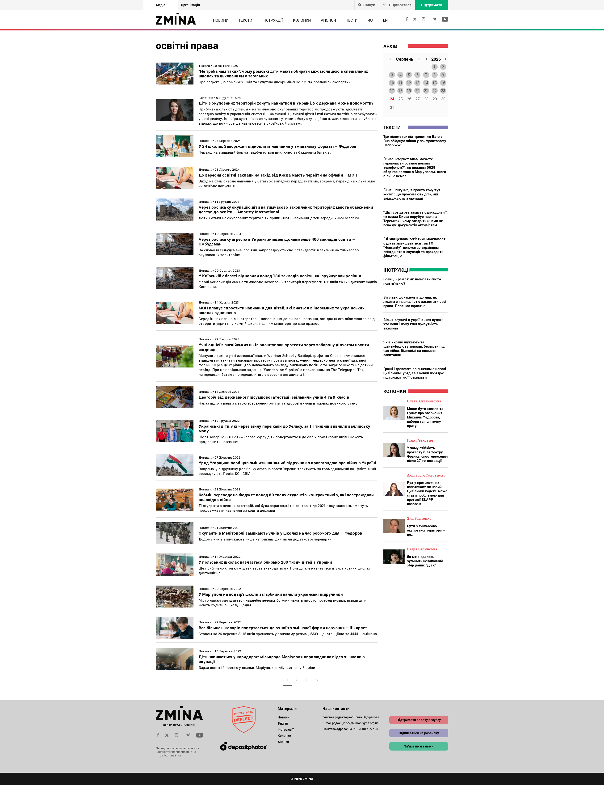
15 (434, 82)
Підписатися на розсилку (419, 733)
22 (434, 90)
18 (400, 90)
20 (417, 90)
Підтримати (431, 5)
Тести (351, 20)
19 (409, 90)
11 (400, 82)
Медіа (160, 5)
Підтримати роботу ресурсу (419, 719)
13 (417, 82)
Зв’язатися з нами (418, 746)
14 (426, 82)
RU (370, 20)
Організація (190, 5)
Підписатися (399, 5)
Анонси (328, 20)
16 (443, 82)
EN (385, 20)
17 (392, 90)
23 (443, 90)
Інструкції (272, 20)
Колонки (302, 20)
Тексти (245, 20)
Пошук (369, 5)
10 (392, 82)
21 (426, 90)
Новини (220, 20)
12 (409, 82)
